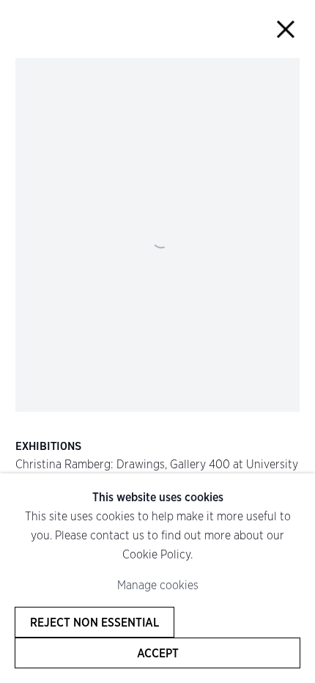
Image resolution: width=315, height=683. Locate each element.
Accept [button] (158, 653)
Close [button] (286, 29)
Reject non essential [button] (94, 622)
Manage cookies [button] (158, 584)
